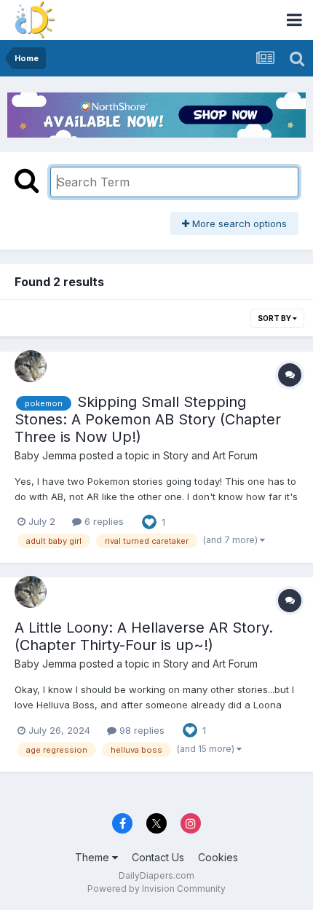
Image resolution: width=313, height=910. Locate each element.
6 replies (103, 521)
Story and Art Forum (210, 455)
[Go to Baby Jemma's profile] (31, 366)
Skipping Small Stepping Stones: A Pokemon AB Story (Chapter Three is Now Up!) (148, 419)
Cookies (218, 857)
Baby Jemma (45, 455)
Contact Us (158, 857)
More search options (238, 223)
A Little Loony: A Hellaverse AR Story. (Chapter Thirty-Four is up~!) (144, 636)
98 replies (140, 730)
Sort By (275, 318)
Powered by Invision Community (156, 888)
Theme (93, 857)
